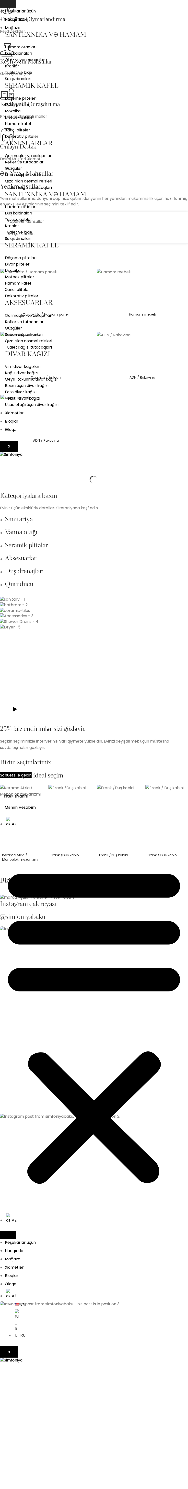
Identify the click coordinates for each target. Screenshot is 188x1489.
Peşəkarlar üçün (20, 11)
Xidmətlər (14, 413)
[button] (94, 1024)
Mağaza (12, 28)
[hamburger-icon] (8, 4)
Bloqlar (11, 421)
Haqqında (14, 1251)
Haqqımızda (16, 19)
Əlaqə (10, 429)
